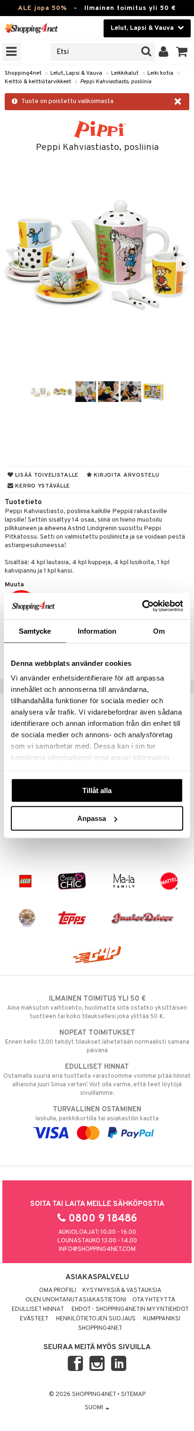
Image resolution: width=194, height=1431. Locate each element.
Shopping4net (23, 73)
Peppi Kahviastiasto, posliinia (115, 82)
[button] (182, 52)
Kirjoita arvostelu (126, 475)
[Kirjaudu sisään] (163, 52)
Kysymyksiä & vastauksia (122, 1290)
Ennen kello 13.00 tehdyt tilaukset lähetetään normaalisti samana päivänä (97, 1042)
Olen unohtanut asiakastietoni (75, 1300)
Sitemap (133, 1394)
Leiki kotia (160, 73)
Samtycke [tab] (35, 631)
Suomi (95, 1408)
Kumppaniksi (161, 1319)
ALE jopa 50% (42, 8)
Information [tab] (97, 631)
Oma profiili (57, 1290)
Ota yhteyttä (153, 1300)
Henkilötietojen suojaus (96, 1319)
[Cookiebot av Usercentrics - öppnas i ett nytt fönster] (142, 606)
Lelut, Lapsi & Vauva (76, 73)
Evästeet (34, 1319)
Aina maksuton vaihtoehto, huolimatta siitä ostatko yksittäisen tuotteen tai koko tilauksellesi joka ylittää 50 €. (97, 1008)
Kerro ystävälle (42, 486)
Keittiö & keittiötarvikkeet (38, 82)
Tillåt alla (97, 790)
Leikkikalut (124, 73)
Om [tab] (159, 631)
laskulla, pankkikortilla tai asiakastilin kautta (97, 1114)
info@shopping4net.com (97, 1249)
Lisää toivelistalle (46, 475)
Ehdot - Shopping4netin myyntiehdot (130, 1309)
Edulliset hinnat (38, 1309)
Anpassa (91, 818)
